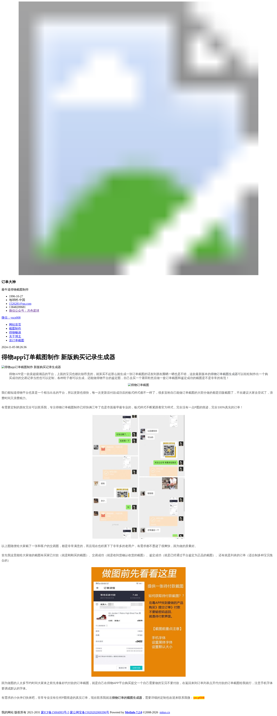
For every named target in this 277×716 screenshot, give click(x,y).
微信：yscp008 (11, 317)
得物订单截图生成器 (224, 374)
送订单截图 (16, 340)
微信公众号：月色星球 (24, 310)
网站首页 (15, 324)
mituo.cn (165, 712)
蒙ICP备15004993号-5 (55, 712)
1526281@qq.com (20, 303)
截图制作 (15, 328)
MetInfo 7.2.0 (133, 712)
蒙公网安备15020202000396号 (89, 712)
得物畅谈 (15, 332)
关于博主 (15, 336)
